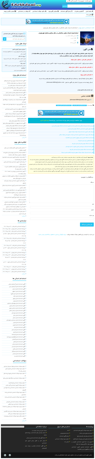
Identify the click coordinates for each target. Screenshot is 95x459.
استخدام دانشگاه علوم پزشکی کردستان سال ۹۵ (83, 143)
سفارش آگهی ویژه (53, 11)
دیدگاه (92, 182)
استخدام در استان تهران (85, 28)
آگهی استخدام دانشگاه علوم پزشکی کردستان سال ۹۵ (82, 149)
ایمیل (92, 210)
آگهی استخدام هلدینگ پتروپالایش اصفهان (15, 130)
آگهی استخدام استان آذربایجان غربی (17, 286)
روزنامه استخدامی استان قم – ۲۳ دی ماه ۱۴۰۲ (14, 245)
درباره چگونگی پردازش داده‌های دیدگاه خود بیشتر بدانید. (52, 234)
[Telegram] (10, 455)
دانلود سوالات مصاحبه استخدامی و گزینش (15, 402)
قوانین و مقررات (78, 11)
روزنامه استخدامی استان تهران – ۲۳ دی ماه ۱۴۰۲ (13, 252)
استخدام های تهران (64, 433)
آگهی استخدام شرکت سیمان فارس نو (16, 85)
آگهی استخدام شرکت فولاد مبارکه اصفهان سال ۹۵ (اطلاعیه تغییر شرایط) (78, 152)
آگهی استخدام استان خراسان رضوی (17, 308)
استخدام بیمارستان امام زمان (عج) (84, 436)
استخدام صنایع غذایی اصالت (85, 433)
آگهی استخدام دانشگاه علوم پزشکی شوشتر (15, 125)
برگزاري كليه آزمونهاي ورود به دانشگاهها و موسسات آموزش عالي (14, 52)
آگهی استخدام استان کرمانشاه (18, 334)
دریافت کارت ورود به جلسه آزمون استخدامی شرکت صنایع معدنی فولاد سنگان (76, 134)
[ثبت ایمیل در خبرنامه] (4, 39)
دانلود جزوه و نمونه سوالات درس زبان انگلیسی (14, 411)
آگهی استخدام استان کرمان (19, 332)
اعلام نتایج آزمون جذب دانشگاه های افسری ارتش (14, 190)
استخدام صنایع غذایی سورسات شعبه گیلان (82, 439)
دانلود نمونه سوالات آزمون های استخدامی (83, 430)
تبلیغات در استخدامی (23, 11)
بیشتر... (23, 137)
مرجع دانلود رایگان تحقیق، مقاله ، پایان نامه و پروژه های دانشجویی (15, 59)
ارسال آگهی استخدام (66, 11)
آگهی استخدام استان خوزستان (18, 313)
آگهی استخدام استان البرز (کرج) (18, 293)
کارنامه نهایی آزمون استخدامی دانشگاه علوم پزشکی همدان (81, 129)
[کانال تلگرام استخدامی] (47, 22)
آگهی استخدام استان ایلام (19, 296)
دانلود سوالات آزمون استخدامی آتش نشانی (15, 385)
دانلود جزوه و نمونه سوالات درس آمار (16, 413)
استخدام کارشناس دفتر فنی (79, 105)
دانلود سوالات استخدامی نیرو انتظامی (16, 404)
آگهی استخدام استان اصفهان (18, 291)
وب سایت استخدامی (64, 455)
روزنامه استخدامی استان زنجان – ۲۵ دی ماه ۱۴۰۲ (14, 231)
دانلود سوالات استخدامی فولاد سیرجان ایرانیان (14, 366)
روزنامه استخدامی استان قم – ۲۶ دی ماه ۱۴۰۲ (14, 226)
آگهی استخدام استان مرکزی (19, 349)
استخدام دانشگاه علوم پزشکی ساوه (17, 121)
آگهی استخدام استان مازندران (18, 346)
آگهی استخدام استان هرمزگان (18, 351)
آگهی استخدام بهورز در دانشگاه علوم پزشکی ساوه (14, 123)
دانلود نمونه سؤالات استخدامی (62, 439)
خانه (93, 28)
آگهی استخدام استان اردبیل (19, 289)
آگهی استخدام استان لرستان (18, 344)
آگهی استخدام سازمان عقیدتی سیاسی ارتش (15, 92)
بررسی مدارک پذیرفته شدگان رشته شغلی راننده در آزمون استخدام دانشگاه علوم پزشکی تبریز (73, 126)
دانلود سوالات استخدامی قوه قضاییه (17, 383)
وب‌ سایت (91, 215)
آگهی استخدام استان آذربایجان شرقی (17, 284)
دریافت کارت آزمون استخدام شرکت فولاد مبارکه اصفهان (81, 132)
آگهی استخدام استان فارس (19, 322)
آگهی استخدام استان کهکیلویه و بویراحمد (16, 337)
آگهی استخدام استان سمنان (19, 317)
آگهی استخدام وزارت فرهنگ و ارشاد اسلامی (15, 114)
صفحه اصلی (89, 11)
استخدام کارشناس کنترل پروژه (64, 105)
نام (93, 204)
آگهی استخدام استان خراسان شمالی (17, 310)
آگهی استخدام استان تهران (19, 301)
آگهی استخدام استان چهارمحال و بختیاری (16, 303)
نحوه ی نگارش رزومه (9, 11)
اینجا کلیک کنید (44, 120)
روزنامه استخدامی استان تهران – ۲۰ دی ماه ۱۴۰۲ (13, 269)
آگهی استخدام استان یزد (19, 356)
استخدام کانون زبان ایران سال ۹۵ (86, 140)
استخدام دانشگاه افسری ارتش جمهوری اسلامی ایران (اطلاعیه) (80, 137)
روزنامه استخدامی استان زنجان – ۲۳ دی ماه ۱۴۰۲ (14, 255)
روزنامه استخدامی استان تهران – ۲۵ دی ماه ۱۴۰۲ (13, 228)
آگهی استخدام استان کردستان (18, 329)
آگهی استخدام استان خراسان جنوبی (17, 305)
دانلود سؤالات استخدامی (39, 11)
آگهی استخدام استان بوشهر (19, 298)
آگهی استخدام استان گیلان (19, 341)
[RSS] (5, 455)
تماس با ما (89, 15)
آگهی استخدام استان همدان (19, 353)
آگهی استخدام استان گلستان (18, 339)
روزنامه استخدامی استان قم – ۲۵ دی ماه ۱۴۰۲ (14, 238)
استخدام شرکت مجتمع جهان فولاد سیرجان (15, 128)
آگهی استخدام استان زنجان (19, 315)
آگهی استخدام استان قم (19, 327)
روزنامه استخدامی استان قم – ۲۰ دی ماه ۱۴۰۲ (14, 266)
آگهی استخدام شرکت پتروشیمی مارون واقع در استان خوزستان (80, 146)
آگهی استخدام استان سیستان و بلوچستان (15, 320)
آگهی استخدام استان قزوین (19, 325)
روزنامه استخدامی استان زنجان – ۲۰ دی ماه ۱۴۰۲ (14, 271)
